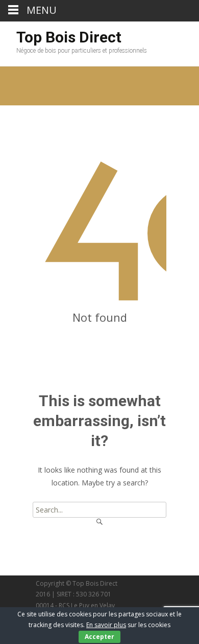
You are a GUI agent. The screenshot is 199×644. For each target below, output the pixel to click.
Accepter (99, 636)
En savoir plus (106, 624)
